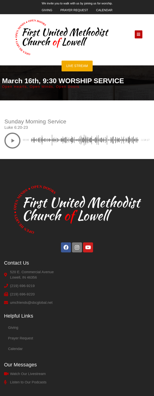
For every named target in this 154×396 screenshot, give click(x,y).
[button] (12, 141)
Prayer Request (74, 10)
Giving (47, 10)
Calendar (104, 10)
